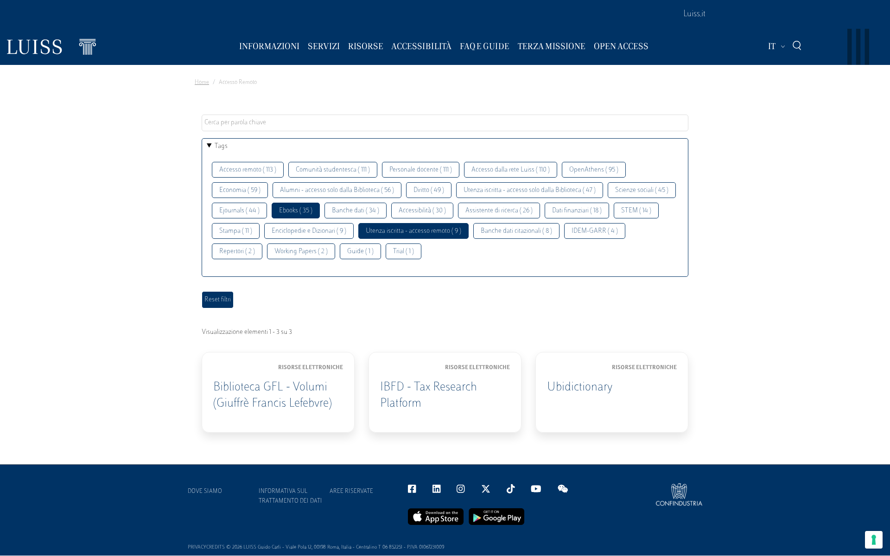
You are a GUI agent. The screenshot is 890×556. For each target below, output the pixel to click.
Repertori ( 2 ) (237, 251)
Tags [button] (221, 146)
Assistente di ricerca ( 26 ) (499, 210)
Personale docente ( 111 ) (420, 169)
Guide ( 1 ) (360, 251)
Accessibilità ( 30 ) (422, 210)
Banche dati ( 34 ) (355, 210)
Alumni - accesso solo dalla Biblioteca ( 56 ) (337, 190)
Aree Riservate (351, 491)
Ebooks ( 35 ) (295, 210)
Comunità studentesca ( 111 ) (333, 169)
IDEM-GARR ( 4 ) (595, 231)
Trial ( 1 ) (403, 251)
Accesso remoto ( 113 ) (247, 169)
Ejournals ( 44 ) (239, 210)
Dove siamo (205, 491)
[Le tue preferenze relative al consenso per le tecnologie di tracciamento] (874, 540)
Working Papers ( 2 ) (301, 251)
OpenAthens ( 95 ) (593, 169)
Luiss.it (694, 14)
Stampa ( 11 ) (235, 231)
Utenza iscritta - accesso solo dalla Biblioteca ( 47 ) (530, 190)
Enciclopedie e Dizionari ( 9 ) (309, 231)
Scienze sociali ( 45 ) (641, 190)
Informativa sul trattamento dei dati (290, 496)
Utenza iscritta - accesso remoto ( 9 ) (413, 231)
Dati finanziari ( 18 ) (577, 210)
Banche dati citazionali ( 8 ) (516, 231)
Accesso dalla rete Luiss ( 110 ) (510, 169)
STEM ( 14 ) (636, 210)
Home (202, 82)
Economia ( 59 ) (240, 190)
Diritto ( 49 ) (428, 190)
